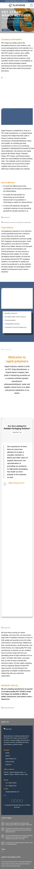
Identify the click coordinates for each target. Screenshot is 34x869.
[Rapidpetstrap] (17, 5)
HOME (7, 753)
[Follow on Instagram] (15, 800)
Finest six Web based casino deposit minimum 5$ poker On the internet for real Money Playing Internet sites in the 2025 (19, 837)
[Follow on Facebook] (12, 800)
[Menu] (2, 5)
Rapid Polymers (19, 805)
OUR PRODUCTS (10, 758)
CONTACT (8, 764)
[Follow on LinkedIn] (21, 800)
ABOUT (7, 756)
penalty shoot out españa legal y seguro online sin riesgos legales (19, 843)
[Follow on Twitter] (18, 800)
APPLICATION (9, 761)
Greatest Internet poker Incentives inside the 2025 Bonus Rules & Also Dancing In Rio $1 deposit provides (18, 830)
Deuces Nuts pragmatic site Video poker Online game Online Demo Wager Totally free (19, 823)
